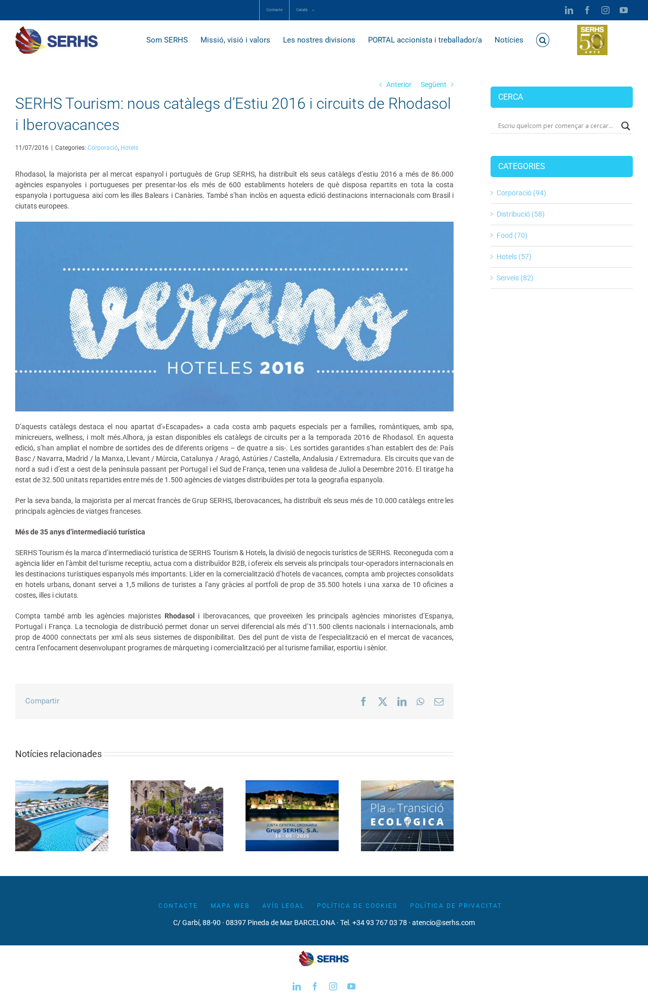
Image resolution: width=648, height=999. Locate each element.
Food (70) (512, 235)
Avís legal (283, 905)
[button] (543, 40)
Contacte (178, 905)
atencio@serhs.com (443, 923)
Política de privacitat (456, 905)
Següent (434, 84)
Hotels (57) (514, 257)
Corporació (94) (521, 193)
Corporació (103, 147)
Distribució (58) (521, 214)
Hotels (129, 147)
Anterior (399, 84)
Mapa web (230, 905)
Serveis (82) (515, 278)
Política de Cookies (357, 905)
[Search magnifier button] (626, 126)
